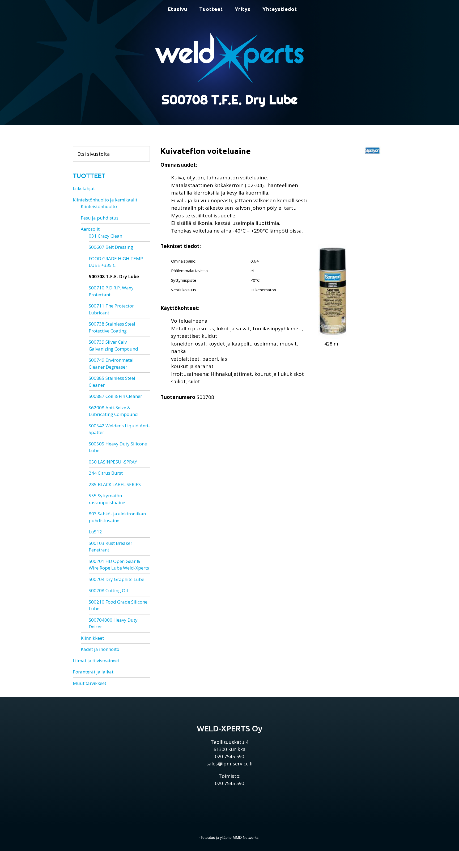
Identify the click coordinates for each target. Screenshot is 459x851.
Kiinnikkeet (92, 638)
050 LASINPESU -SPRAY (113, 462)
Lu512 (95, 532)
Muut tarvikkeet (89, 683)
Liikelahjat (84, 188)
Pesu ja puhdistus (99, 218)
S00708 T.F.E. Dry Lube (114, 276)
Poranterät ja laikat (93, 672)
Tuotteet (89, 176)
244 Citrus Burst (106, 473)
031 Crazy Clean (105, 236)
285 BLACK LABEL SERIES (115, 484)
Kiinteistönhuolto (99, 206)
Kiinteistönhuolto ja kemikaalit (105, 200)
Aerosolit (90, 229)
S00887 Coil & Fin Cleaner (115, 396)
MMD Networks (245, 837)
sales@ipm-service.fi (229, 763)
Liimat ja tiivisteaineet (96, 661)
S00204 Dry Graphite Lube (116, 579)
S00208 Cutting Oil (108, 590)
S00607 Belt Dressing (111, 247)
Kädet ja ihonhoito (100, 649)
